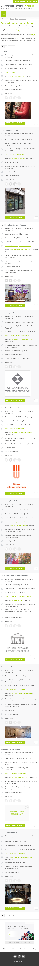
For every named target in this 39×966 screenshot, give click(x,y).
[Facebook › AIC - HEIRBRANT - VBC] (10, 184)
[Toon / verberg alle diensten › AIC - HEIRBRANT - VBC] (21, 167)
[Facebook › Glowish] (10, 97)
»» (13, 47)
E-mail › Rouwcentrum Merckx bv (15, 689)
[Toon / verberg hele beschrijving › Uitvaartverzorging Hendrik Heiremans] (21, 605)
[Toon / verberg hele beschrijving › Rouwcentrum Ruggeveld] (21, 863)
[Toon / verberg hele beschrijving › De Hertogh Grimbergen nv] (21, 782)
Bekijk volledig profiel (15, 123)
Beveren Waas (20, 322)
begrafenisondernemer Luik (24, 30)
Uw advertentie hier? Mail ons (19, 942)
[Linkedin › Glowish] (15, 97)
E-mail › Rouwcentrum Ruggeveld (15, 853)
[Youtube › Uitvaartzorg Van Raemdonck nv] (19, 366)
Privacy (23, 961)
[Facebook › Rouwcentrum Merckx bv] (10, 722)
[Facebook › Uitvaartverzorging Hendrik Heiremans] (10, 625)
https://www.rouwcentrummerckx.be (21, 693)
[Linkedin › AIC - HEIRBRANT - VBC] (15, 184)
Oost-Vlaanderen (10, 322)
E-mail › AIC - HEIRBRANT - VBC (15, 154)
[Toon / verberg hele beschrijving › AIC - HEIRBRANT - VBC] (21, 162)
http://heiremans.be (16, 600)
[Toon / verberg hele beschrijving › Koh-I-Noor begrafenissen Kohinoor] (21, 256)
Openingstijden (10, 447)
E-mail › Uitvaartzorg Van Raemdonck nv (17, 335)
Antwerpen (8, 60)
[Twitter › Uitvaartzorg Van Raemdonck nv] (6, 366)
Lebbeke (18, 676)
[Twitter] (15, 956)
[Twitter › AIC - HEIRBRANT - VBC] (6, 184)
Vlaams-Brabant (9, 758)
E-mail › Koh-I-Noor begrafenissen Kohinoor (18, 246)
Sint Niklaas (20, 417)
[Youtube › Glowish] (19, 97)
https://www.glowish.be (17, 76)
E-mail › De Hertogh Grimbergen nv (15, 773)
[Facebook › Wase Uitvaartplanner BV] (10, 460)
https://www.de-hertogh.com (18, 777)
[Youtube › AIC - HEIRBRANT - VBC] (19, 184)
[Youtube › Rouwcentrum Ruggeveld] (19, 880)
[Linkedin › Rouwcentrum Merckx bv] (15, 722)
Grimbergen (19, 758)
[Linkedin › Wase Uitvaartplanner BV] (15, 460)
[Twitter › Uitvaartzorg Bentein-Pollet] (6, 549)
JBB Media (17, 961)
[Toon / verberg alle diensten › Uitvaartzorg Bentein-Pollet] (21, 536)
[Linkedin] (23, 956)
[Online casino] (19, 922)
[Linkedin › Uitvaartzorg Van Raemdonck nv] (15, 366)
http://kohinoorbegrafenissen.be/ (20, 250)
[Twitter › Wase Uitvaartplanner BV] (6, 460)
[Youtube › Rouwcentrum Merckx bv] (19, 722)
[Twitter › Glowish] (6, 97)
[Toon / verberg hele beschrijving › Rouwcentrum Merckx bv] (21, 700)
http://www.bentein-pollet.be (18, 525)
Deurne (15, 841)
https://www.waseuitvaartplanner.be (21, 432)
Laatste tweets (10, 270)
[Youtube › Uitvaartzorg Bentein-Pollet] (19, 549)
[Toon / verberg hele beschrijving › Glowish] (21, 81)
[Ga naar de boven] (36, 123)
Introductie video (10, 272)
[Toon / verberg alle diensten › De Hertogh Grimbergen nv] (21, 788)
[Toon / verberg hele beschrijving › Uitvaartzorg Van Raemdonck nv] (21, 346)
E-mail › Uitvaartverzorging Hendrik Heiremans (19, 596)
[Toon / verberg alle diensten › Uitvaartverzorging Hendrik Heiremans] (21, 612)
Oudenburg (20, 510)
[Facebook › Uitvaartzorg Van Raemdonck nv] (10, 366)
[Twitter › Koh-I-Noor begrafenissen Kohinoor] (6, 280)
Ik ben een (25, 1)
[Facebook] (19, 956)
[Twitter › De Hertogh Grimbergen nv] (6, 800)
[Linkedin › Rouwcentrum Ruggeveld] (15, 880)
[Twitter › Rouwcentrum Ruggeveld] (6, 880)
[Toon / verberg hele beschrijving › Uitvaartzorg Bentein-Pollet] (21, 531)
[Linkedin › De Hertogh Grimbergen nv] (15, 800)
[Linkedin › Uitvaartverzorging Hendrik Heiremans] (15, 625)
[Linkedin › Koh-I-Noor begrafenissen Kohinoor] (15, 280)
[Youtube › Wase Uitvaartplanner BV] (19, 460)
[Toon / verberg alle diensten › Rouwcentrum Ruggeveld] (21, 868)
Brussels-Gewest (10, 139)
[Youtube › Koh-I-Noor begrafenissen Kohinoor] (19, 280)
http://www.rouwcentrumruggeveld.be (21, 857)
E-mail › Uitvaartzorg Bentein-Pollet (15, 522)
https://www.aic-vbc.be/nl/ (18, 158)
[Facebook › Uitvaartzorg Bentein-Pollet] (10, 549)
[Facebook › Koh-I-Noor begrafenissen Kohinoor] (10, 280)
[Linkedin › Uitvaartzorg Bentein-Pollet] (15, 549)
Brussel (19, 139)
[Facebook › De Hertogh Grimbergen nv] (10, 800)
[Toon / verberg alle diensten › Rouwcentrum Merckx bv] (21, 706)
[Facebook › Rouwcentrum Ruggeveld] (10, 880)
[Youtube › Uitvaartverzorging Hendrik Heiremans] (19, 625)
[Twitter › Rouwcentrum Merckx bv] (6, 722)
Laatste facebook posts (13, 175)
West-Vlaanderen (10, 510)
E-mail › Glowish (10, 72)
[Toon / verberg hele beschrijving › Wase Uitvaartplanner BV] (21, 439)
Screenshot (29, 76)
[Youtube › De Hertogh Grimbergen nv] (19, 800)
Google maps (25, 60)
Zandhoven (16, 60)
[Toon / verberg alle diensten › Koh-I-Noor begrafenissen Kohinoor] (21, 262)
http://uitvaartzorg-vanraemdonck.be (21, 339)
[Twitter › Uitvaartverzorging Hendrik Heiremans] (6, 625)
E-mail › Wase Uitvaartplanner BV (15, 428)
